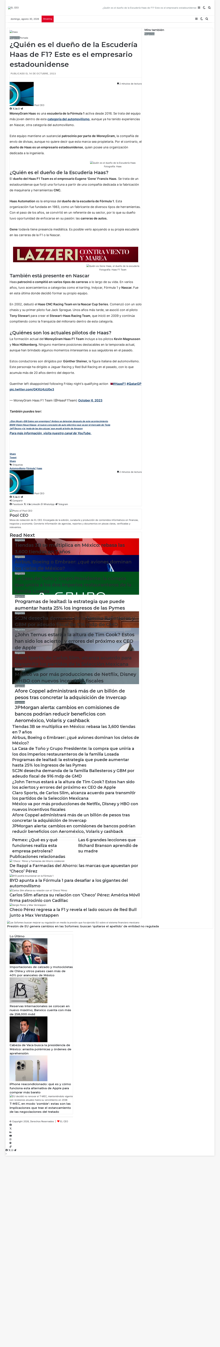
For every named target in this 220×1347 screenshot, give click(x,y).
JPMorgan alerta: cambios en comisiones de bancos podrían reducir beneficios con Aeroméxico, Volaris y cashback (67, 714)
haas (39, 468)
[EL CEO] (13, 8)
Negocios (15, 37)
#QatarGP (134, 384)
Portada (24, 37)
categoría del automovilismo (68, 119)
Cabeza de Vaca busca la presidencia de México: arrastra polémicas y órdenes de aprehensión (40, 1049)
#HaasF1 (119, 384)
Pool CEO (39, 105)
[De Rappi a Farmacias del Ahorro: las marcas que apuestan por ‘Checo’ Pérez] (37, 861)
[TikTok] (10, 1146)
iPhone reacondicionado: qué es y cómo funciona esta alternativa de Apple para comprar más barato (40, 1088)
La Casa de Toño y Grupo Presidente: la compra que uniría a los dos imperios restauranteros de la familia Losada (73, 585)
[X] (14, 108)
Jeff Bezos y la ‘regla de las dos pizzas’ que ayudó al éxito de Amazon (46, 428)
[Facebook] (11, 108)
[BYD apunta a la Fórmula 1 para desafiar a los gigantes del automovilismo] (31, 875)
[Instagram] (10, 1139)
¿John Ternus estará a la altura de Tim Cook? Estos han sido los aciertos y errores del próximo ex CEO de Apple (74, 641)
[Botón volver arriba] (6, 1153)
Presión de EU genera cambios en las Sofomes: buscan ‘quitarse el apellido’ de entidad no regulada (83, 926)
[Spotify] (10, 1143)
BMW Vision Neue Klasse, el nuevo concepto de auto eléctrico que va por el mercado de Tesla (60, 424)
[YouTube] (10, 1135)
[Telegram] (22, 108)
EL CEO (64, 1121)
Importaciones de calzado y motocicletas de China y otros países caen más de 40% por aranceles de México (41, 971)
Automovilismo (18, 468)
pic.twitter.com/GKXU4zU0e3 (32, 389)
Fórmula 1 (31, 468)
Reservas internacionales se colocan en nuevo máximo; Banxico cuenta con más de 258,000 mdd (40, 1010)
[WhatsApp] (19, 108)
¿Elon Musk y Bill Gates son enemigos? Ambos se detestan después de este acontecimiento (59, 421)
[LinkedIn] (16, 108)
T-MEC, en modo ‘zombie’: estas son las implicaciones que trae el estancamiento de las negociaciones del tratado (40, 1108)
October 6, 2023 (90, 400)
